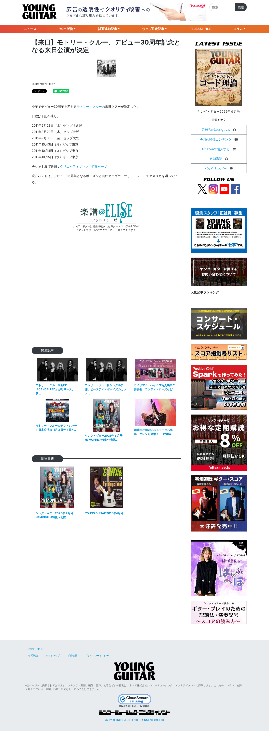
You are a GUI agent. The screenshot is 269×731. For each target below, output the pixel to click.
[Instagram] (213, 189)
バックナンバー (216, 168)
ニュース (30, 29)
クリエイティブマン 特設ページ (83, 166)
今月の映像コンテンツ (215, 139)
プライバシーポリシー (97, 655)
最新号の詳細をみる (216, 130)
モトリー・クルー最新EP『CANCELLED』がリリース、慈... (55, 389)
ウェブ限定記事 (153, 29)
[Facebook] (235, 189)
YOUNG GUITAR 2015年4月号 (104, 513)
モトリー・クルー (89, 107)
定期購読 (216, 159)
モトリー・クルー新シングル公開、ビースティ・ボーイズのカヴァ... (105, 389)
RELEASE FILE (200, 29)
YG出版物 (66, 29)
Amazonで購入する (216, 149)
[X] (202, 189)
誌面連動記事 (107, 29)
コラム (238, 29)
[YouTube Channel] (224, 189)
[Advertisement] (106, 295)
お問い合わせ (35, 648)
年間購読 (33, 655)
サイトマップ (53, 655)
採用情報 (72, 655)
